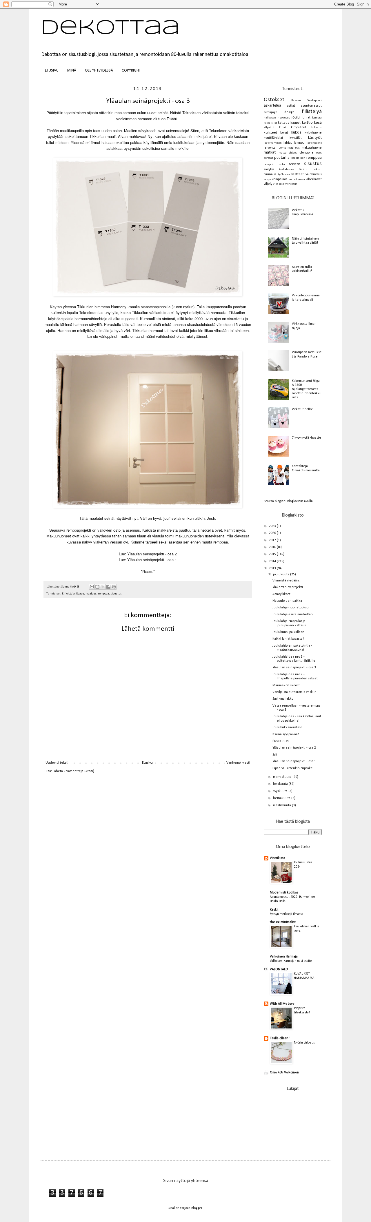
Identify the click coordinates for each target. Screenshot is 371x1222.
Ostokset (274, 100)
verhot (293, 179)
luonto (282, 147)
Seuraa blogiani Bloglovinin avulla (288, 501)
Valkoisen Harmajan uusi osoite (291, 961)
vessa (301, 179)
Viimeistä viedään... (286, 580)
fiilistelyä (312, 111)
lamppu (299, 143)
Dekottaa (110, 28)
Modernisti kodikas (284, 892)
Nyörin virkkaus (304, 1042)
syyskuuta (280, 791)
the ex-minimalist (283, 922)
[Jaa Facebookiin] (108, 587)
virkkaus (291, 184)
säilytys (269, 169)
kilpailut (269, 127)
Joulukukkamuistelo (287, 727)
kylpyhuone (313, 132)
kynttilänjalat (273, 138)
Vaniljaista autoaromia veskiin (294, 692)
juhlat (306, 117)
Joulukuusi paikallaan (288, 632)
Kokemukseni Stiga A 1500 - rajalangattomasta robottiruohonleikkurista (306, 389)
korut (284, 132)
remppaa (103, 593)
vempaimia (280, 179)
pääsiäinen (298, 158)
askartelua (272, 105)
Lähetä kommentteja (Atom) (73, 771)
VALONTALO (279, 969)
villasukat (279, 184)
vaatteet (297, 174)
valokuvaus (313, 174)
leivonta (270, 147)
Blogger (196, 1208)
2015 (273, 554)
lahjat (287, 143)
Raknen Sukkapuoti (306, 100)
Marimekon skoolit (286, 685)
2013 (273, 568)
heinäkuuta (282, 798)
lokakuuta (281, 784)
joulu (296, 117)
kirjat (282, 127)
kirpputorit (298, 127)
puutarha (282, 158)
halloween (270, 117)
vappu (267, 179)
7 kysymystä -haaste (306, 437)
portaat (268, 158)
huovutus (284, 117)
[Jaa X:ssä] (103, 587)
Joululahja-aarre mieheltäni (293, 614)
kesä (318, 123)
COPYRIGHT (131, 70)
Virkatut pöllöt (302, 409)
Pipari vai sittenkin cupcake (292, 768)
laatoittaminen (273, 143)
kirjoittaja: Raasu (73, 593)
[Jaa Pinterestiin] (114, 587)
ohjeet (293, 152)
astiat (291, 105)
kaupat (295, 123)
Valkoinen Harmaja (284, 956)
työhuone (284, 174)
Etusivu (147, 763)
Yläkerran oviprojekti (287, 587)
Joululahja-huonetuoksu (290, 607)
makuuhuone (312, 147)
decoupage (270, 112)
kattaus (283, 123)
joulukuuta (281, 574)
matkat (270, 152)
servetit (294, 164)
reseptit (269, 164)
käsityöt (315, 138)
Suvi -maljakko (282, 699)
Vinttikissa (277, 858)
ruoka (281, 164)
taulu (303, 169)
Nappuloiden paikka (287, 601)
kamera (317, 117)
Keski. (274, 909)
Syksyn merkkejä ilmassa (286, 914)
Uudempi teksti (57, 763)
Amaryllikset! (282, 594)
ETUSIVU (52, 70)
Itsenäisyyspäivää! (285, 734)
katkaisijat (270, 123)
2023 (273, 526)
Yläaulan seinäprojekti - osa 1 (294, 761)
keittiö (307, 123)
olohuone (306, 152)
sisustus (116, 593)
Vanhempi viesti (238, 763)
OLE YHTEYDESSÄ (99, 70)
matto (282, 152)
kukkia (296, 132)
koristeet (270, 132)
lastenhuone (314, 143)
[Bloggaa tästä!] (97, 587)
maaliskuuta (282, 805)
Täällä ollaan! (280, 1038)
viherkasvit (314, 179)
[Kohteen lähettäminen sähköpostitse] (92, 587)
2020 (273, 533)
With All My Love (282, 1004)
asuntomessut (311, 105)
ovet (319, 152)
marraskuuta (282, 777)
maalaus (91, 593)
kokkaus (316, 127)
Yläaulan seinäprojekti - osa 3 (294, 667)
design (289, 112)
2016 (273, 547)
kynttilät (296, 138)
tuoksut (317, 169)
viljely (268, 184)
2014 (273, 561)
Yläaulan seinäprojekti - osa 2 (294, 747)
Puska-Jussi (280, 741)
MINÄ (71, 70)
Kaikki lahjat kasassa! (288, 639)
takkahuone (286, 169)
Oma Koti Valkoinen (284, 1072)
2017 (273, 540)
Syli (274, 754)
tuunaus (270, 174)
